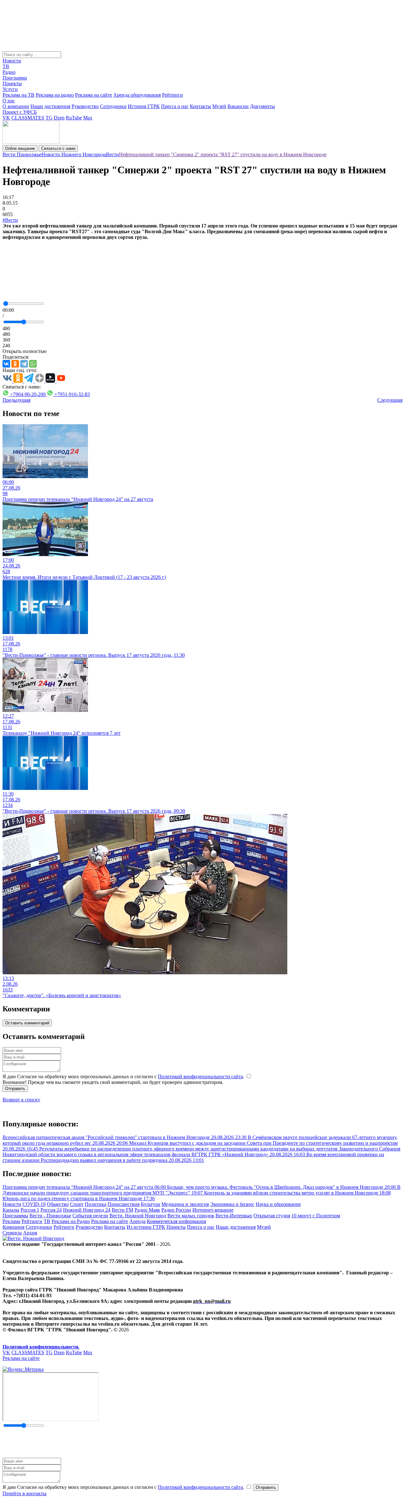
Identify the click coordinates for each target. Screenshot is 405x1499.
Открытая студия (271, 1215)
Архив (30, 1232)
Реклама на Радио (71, 1221)
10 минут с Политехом (315, 1215)
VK (6, 117)
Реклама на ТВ (18, 95)
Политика (95, 1204)
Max (87, 117)
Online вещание (20, 148)
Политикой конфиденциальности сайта (200, 1076)
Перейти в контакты (25, 1493)
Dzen (59, 117)
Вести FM (122, 1210)
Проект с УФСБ (20, 112)
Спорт (77, 1204)
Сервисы (12, 1232)
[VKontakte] (6, 364)
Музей (219, 106)
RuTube (74, 117)
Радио (9, 72)
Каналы (11, 1210)
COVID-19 (34, 1204)
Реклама (11, 1221)
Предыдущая (16, 400)
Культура (150, 1204)
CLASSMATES (27, 117)
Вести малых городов (190, 1215)
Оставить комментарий (27, 1023)
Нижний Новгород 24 (86, 1210)
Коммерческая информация (176, 1221)
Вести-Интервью (233, 1215)
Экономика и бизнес (232, 1204)
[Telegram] (24, 364)
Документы (262, 106)
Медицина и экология (185, 1204)
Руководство (85, 106)
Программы (15, 1215)
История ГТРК (144, 106)
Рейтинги (172, 95)
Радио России (176, 1210)
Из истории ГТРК (146, 1227)
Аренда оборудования (137, 95)
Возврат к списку (21, 1099)
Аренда (137, 1221)
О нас (9, 100)
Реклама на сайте (93, 95)
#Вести (10, 220)
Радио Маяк (147, 1210)
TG (49, 117)
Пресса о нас (175, 106)
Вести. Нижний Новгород (137, 1215)
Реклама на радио (55, 95)
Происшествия (124, 1204)
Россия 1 (30, 1210)
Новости (12, 60)
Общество (58, 1204)
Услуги (10, 89)
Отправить (15, 1088)
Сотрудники (113, 106)
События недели (90, 1215)
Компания (13, 1227)
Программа (15, 77)
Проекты (12, 83)
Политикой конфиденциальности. (41, 1346)
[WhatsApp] (33, 364)
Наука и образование (278, 1204)
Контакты (200, 106)
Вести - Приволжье (50, 1215)
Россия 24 (51, 1210)
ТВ (6, 66)
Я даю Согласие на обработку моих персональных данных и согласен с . (124, 1076)
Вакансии (238, 106)
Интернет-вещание (213, 1210)
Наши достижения (50, 106)
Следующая (389, 400)
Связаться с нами (58, 148)
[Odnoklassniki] (15, 364)
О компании (16, 106)
